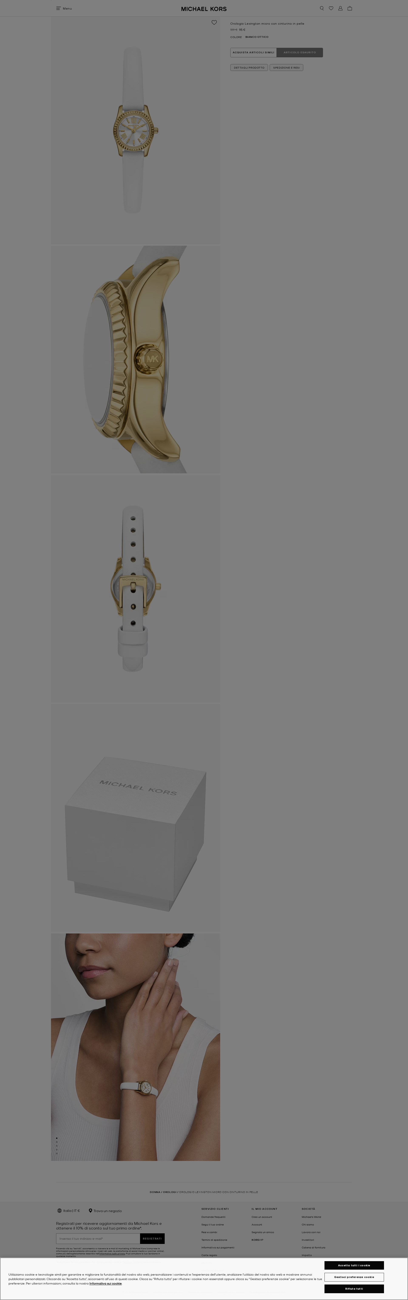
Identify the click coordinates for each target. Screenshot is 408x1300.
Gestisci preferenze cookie (354, 1277)
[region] (204, 1279)
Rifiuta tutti (354, 1289)
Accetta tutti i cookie (354, 1265)
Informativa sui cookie (105, 1283)
